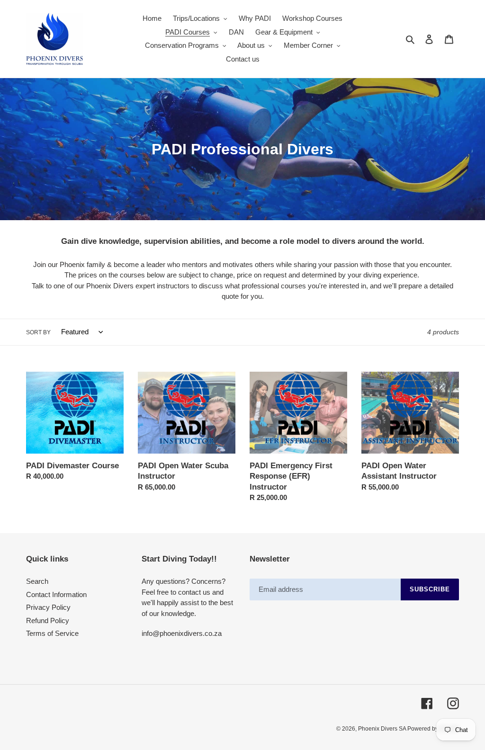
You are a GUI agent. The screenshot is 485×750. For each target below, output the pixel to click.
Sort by (38, 332)
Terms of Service (52, 633)
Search (37, 581)
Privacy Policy (48, 607)
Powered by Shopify (433, 728)
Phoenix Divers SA (382, 728)
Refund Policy (47, 620)
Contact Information (56, 594)
